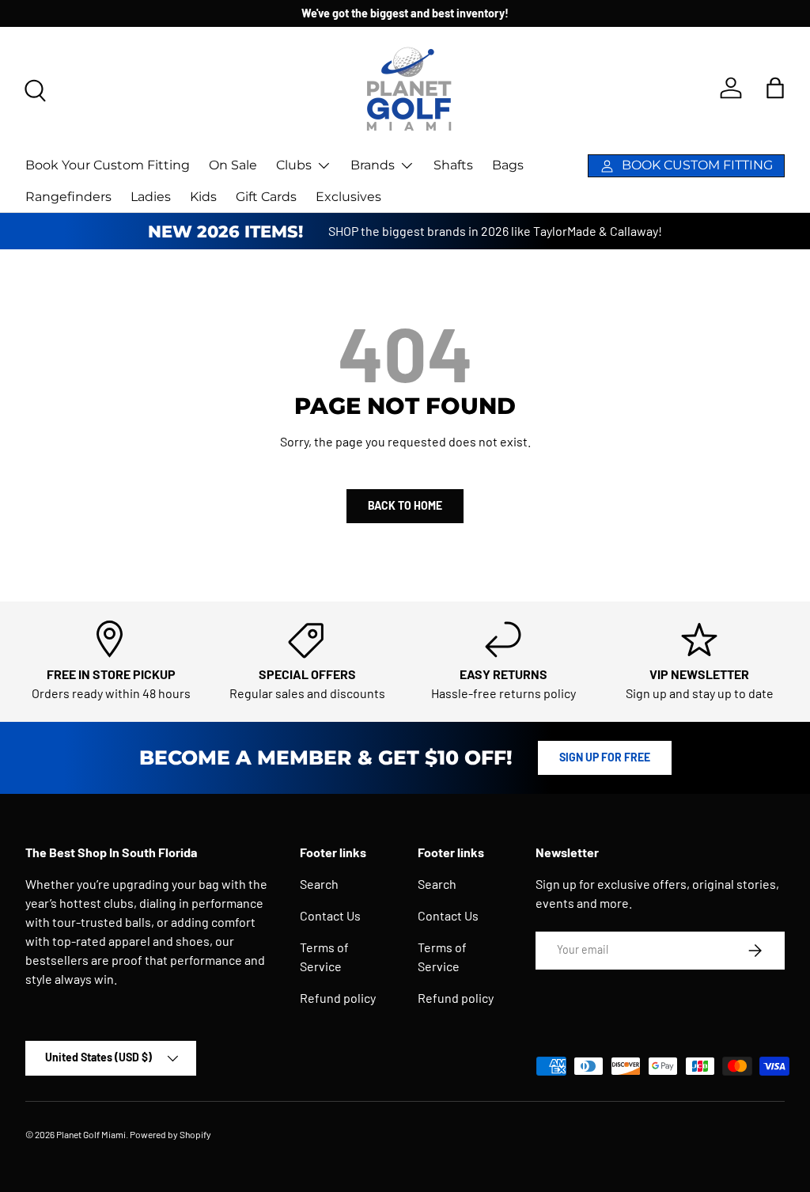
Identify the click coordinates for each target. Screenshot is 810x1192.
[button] (775, 87)
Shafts (453, 165)
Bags (508, 165)
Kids (203, 196)
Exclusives (348, 196)
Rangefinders (68, 196)
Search (319, 883)
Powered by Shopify (170, 1134)
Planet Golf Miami (91, 1134)
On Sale (233, 165)
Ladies (151, 196)
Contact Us (330, 915)
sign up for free (604, 757)
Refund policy (338, 997)
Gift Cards (266, 196)
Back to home (405, 505)
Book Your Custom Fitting (107, 165)
